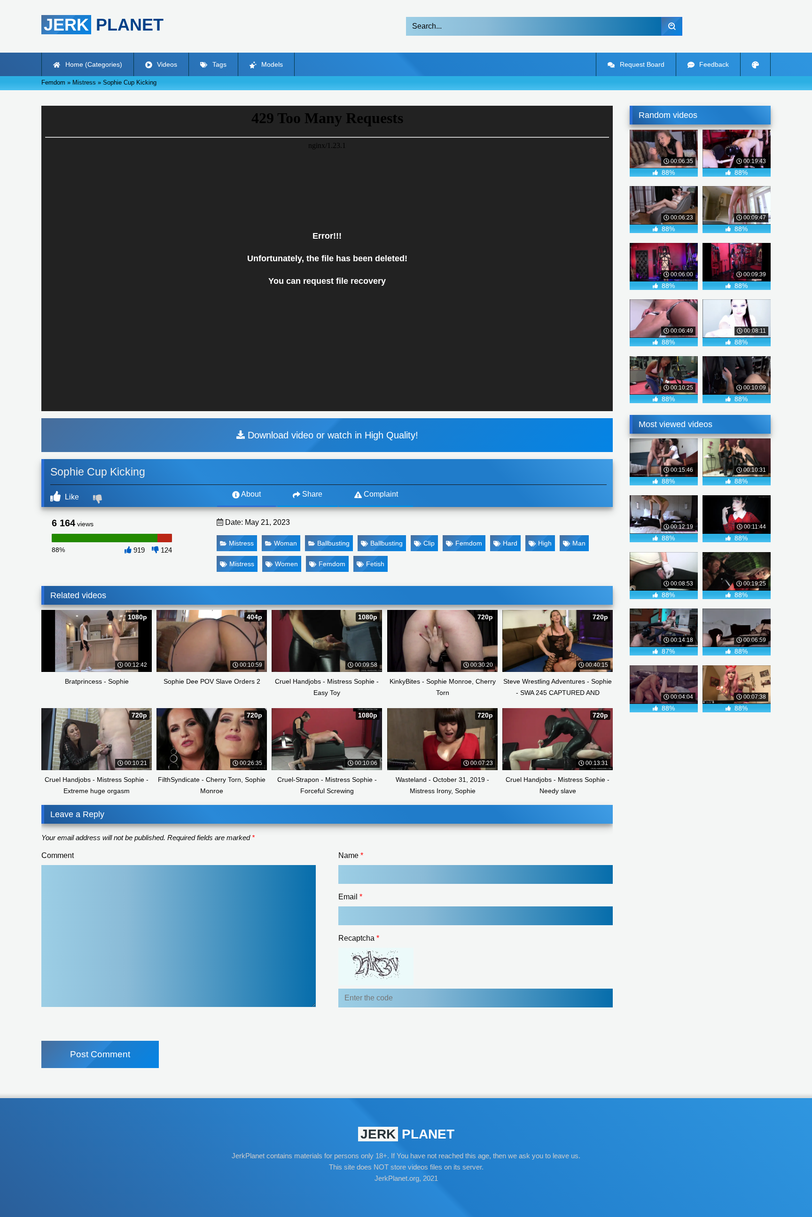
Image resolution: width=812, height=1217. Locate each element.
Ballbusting (333, 543)
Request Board (641, 64)
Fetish (375, 564)
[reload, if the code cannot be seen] (376, 983)
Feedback (713, 64)
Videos (166, 64)
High (545, 543)
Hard (510, 543)
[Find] (671, 26)
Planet (104, 24)
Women (286, 564)
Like (71, 497)
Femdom (468, 543)
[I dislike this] (98, 499)
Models (271, 64)
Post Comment (100, 1054)
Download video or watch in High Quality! (331, 435)
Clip (429, 543)
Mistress (241, 543)
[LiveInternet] (406, 1196)
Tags (218, 64)
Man (579, 543)
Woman (285, 543)
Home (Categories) (92, 64)
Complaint (380, 494)
